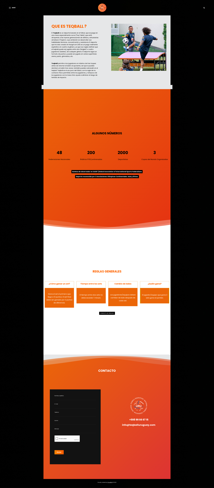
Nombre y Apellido (59, 395)
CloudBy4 (110, 482)
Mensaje (57, 429)
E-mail (56, 404)
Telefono (57, 412)
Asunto (56, 420)
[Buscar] (204, 7)
